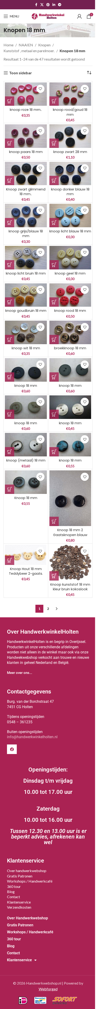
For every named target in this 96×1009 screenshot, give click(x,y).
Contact (13, 896)
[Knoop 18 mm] (26, 482)
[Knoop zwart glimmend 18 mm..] (26, 173)
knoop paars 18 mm (26, 151)
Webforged (48, 989)
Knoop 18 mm (25, 498)
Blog (11, 891)
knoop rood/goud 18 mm (70, 112)
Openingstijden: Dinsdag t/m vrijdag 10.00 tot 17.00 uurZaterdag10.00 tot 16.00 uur (48, 806)
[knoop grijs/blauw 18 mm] (26, 215)
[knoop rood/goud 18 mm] (70, 94)
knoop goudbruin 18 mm (25, 310)
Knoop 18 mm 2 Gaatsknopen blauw (70, 532)
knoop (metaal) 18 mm (25, 460)
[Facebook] (12, 749)
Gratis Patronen (19, 876)
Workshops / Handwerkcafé (29, 881)
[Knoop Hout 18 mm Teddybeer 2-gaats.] (26, 555)
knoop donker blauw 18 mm (70, 191)
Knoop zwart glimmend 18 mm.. (25, 191)
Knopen (44, 45)
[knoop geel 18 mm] (70, 257)
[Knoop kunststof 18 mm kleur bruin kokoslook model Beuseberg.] (70, 562)
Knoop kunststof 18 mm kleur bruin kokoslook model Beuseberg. (70, 589)
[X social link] (42, 5)
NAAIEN (26, 45)
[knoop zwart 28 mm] (70, 136)
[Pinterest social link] (48, 5)
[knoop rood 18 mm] (70, 295)
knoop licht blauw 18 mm (70, 231)
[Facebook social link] (36, 5)
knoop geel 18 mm (70, 273)
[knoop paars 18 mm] (26, 136)
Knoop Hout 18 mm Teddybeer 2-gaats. (26, 571)
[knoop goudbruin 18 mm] (26, 295)
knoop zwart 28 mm (70, 151)
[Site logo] (48, 16)
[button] (9, 101)
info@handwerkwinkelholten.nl (32, 737)
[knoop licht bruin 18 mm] (26, 257)
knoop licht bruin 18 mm (26, 273)
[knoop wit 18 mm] (26, 332)
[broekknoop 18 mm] (70, 332)
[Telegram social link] (60, 5)
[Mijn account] (79, 16)
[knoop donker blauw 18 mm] (70, 173)
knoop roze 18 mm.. (26, 109)
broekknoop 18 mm (70, 348)
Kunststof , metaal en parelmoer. (29, 50)
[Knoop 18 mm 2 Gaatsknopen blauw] (70, 498)
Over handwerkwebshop (26, 870)
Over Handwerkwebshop (27, 918)
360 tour (14, 886)
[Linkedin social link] (54, 5)
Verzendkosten (19, 907)
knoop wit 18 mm (26, 348)
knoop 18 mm (25, 385)
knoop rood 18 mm (70, 310)
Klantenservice (19, 902)
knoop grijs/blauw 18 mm (26, 233)
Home (8, 45)
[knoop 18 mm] (26, 370)
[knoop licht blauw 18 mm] (70, 215)
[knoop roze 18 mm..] (26, 94)
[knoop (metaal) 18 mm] (26, 444)
